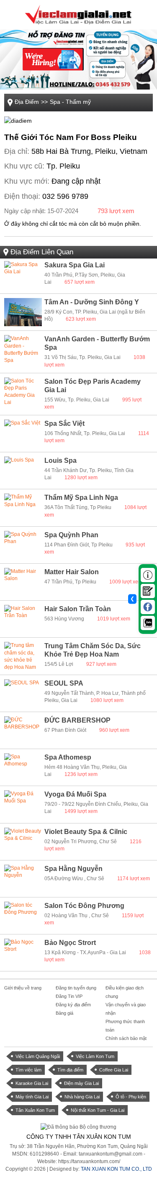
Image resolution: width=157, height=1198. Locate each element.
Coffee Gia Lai (113, 1069)
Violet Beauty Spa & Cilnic (85, 831)
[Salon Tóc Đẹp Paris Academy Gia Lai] (23, 391)
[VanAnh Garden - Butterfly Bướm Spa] (23, 349)
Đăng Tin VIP (69, 996)
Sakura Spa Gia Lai (74, 265)
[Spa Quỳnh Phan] (23, 545)
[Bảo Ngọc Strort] (23, 953)
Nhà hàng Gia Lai (82, 1096)
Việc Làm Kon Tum (95, 1056)
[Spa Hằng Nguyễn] (23, 879)
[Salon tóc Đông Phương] (23, 916)
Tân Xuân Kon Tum (35, 1110)
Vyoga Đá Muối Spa (75, 794)
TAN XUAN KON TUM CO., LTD (116, 1169)
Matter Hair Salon (71, 571)
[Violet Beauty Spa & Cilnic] (23, 842)
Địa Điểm (27, 102)
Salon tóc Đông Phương (84, 905)
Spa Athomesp (67, 757)
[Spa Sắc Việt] (23, 434)
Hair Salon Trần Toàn (77, 608)
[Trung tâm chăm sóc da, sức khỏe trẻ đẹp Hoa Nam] (23, 656)
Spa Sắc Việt (64, 423)
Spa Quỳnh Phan (71, 534)
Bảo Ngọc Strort (70, 942)
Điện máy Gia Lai (81, 1083)
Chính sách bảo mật (126, 1038)
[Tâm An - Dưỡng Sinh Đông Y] (23, 312)
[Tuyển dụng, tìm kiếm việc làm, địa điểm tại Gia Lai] (78, 14)
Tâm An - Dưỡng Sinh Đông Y (91, 302)
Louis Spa (60, 460)
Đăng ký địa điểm (73, 1004)
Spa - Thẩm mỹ (70, 102)
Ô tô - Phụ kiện (131, 1096)
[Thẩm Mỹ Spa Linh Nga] (23, 507)
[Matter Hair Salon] (23, 582)
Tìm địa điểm (70, 1069)
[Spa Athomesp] (23, 767)
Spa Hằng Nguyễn (73, 868)
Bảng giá (64, 1013)
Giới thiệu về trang (22, 987)
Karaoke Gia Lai (31, 1083)
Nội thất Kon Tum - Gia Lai (97, 1110)
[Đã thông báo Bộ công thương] (78, 1126)
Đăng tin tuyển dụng (76, 987)
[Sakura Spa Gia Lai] (23, 275)
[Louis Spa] (23, 471)
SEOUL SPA (63, 683)
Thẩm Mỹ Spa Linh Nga (81, 497)
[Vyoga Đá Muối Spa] (23, 804)
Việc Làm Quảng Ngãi (37, 1056)
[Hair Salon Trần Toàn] (23, 619)
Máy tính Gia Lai (32, 1096)
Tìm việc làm (28, 1069)
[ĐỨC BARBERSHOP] (23, 730)
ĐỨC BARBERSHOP (77, 720)
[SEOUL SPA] (23, 693)
